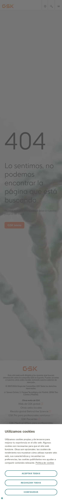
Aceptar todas (31, 474)
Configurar (31, 492)
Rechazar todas (31, 483)
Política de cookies (45, 463)
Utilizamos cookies (20, 431)
